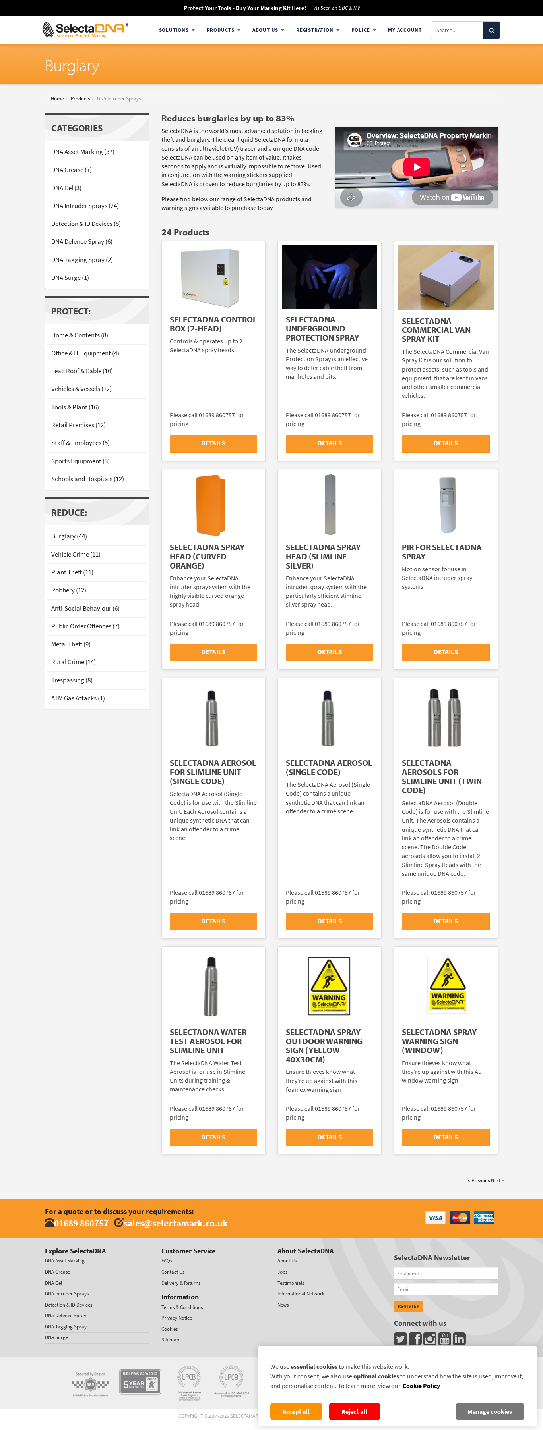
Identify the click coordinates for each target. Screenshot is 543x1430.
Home (57, 98)
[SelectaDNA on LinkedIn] (460, 1340)
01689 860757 (81, 1223)
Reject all (354, 1411)
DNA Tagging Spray (66, 1326)
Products (221, 30)
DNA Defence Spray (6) (81, 241)
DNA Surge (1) (70, 277)
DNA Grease (57, 1271)
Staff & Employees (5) (80, 442)
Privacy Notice (176, 1317)
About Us (265, 30)
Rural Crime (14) (73, 662)
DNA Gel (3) (66, 188)
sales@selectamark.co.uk (176, 1223)
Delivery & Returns (180, 1283)
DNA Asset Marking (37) (82, 151)
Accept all (296, 1411)
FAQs (166, 1260)
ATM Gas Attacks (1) (78, 698)
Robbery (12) (68, 590)
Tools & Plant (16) (75, 407)
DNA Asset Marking (65, 1260)
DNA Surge (56, 1337)
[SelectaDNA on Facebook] (416, 1340)
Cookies (169, 1329)
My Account (405, 30)
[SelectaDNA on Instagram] (430, 1340)
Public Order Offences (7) (85, 626)
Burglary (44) (69, 536)
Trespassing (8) (72, 680)
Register (408, 1306)
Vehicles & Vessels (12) (81, 388)
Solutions (174, 30)
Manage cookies (489, 1411)
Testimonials (290, 1283)
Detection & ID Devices (68, 1304)
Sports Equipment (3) (80, 461)
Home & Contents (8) (79, 335)
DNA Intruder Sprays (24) (85, 205)
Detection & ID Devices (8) (86, 223)
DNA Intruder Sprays (67, 1293)
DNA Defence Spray (65, 1315)
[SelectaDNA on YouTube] (445, 1340)
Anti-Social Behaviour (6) (85, 608)
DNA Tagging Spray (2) (82, 259)
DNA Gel (53, 1283)
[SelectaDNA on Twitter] (401, 1340)
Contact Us (172, 1271)
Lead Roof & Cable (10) (82, 371)
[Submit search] (491, 30)
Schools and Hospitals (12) (87, 479)
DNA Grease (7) (71, 169)
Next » (497, 1180)
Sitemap (170, 1339)
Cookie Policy (421, 1386)
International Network (300, 1293)
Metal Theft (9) (71, 644)
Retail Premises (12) (78, 425)
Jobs (282, 1271)
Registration (314, 30)
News (283, 1304)
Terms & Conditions (182, 1307)
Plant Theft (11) (72, 572)
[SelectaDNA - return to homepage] (85, 30)
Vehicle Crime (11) (76, 554)
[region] (397, 1386)
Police (360, 30)
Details (213, 443)
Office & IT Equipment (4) (85, 353)
